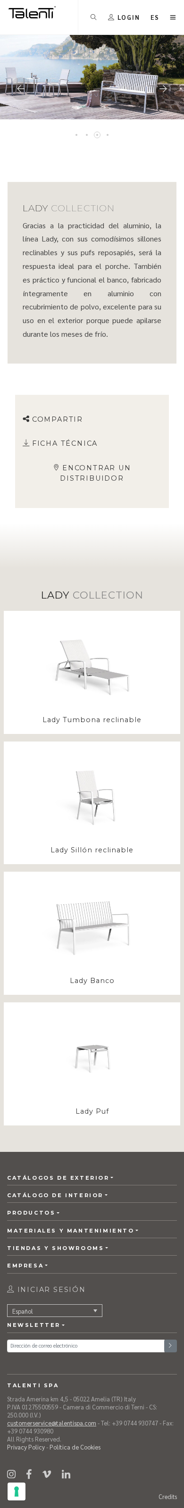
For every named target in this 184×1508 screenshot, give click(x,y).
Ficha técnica (65, 443)
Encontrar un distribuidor (95, 473)
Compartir (57, 419)
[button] (155, 17)
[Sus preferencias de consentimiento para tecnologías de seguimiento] (16, 1491)
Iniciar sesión (50, 1289)
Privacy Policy (26, 1447)
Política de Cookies (75, 1447)
